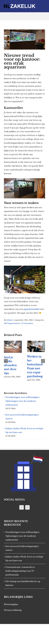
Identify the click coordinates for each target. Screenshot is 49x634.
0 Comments (27, 323)
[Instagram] (27, 507)
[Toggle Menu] (44, 6)
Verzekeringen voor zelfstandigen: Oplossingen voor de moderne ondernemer (22, 401)
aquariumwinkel (31, 309)
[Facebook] (21, 507)
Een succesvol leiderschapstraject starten (22, 548)
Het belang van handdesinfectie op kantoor (22, 583)
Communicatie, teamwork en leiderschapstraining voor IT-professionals (20, 571)
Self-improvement (12, 323)
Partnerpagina (11, 604)
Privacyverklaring (13, 610)
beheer (10, 320)
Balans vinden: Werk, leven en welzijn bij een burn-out (24, 558)
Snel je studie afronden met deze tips (10, 365)
